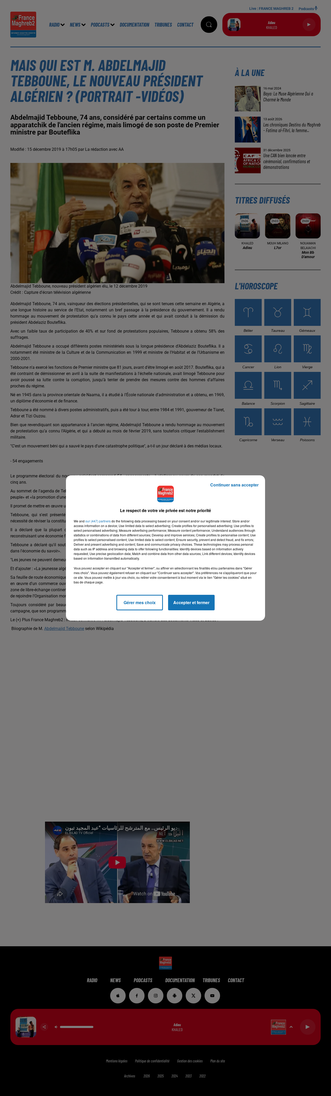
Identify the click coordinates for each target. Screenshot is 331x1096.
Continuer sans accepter (234, 485)
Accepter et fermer (191, 602)
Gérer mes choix (140, 602)
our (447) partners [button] (98, 521)
